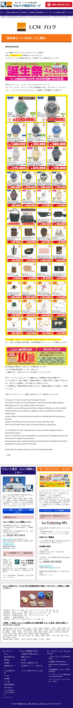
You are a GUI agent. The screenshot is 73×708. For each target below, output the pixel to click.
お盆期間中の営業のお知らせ (30, 654)
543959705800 (8, 543)
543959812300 (54, 567)
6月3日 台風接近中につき (29, 663)
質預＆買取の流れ (13, 12)
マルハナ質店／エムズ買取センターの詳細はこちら (18, 511)
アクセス (69, 12)
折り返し (24, 660)
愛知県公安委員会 (8, 539)
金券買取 (32, 12)
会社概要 (6, 678)
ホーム (3, 12)
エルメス (48, 17)
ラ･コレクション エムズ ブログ (37, 17)
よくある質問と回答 (58, 12)
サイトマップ (8, 697)
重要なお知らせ (26, 657)
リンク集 (6, 681)
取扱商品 (24, 12)
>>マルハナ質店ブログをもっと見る (32, 670)
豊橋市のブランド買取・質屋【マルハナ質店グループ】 (14, 17)
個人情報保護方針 (9, 684)
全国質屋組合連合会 (9, 544)
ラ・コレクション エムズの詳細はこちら (54, 510)
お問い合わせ (8, 687)
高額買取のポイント (43, 12)
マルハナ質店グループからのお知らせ (9, 692)
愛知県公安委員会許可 (46, 566)
